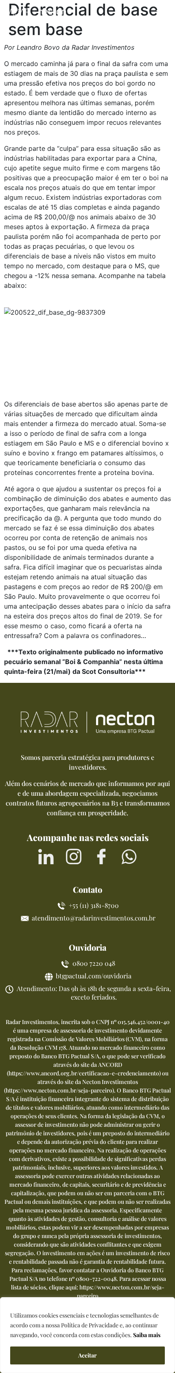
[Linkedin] (46, 856)
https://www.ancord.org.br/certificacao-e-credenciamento (84, 1073)
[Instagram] (73, 856)
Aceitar (87, 1355)
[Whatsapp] (129, 856)
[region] (87, 1335)
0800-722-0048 (96, 1278)
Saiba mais (146, 1335)
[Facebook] (101, 856)
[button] (162, 13)
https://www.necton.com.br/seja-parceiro (59, 1090)
